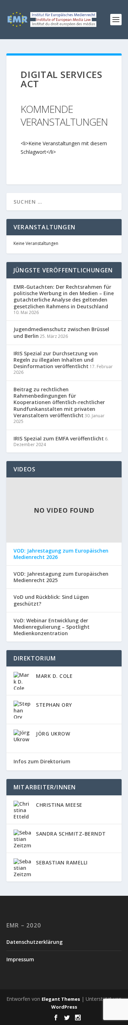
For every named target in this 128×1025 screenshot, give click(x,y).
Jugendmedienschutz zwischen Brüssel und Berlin (61, 332)
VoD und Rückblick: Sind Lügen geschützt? (51, 600)
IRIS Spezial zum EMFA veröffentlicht (59, 438)
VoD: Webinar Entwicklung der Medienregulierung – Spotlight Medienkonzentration (52, 627)
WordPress (64, 1007)
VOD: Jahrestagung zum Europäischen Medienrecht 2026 (61, 554)
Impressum (20, 959)
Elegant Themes (61, 999)
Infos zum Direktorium (42, 761)
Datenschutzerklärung (34, 941)
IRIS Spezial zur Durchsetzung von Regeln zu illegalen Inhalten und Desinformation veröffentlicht (56, 360)
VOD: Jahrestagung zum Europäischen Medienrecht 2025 (61, 577)
